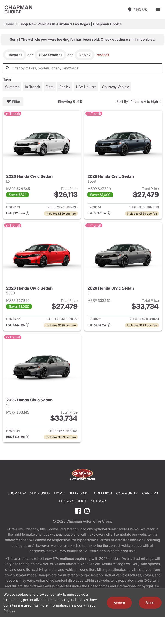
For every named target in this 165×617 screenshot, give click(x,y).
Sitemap (98, 501)
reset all (103, 55)
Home (9, 24)
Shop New (16, 493)
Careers (150, 493)
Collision (103, 493)
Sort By (122, 101)
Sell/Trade (79, 493)
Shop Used (40, 493)
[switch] (158, 9)
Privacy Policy (73, 501)
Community (127, 493)
